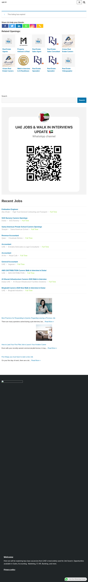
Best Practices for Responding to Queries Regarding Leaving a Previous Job (28, 318)
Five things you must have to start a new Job (17, 357)
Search (4, 96)
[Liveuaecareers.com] (4, 2)
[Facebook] (5, 26)
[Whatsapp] (26, 26)
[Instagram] (33, 26)
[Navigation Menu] (79, 2)
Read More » (49, 321)
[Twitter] (12, 26)
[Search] (84, 2)
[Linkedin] (19, 26)
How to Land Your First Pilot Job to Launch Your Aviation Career (24, 344)
